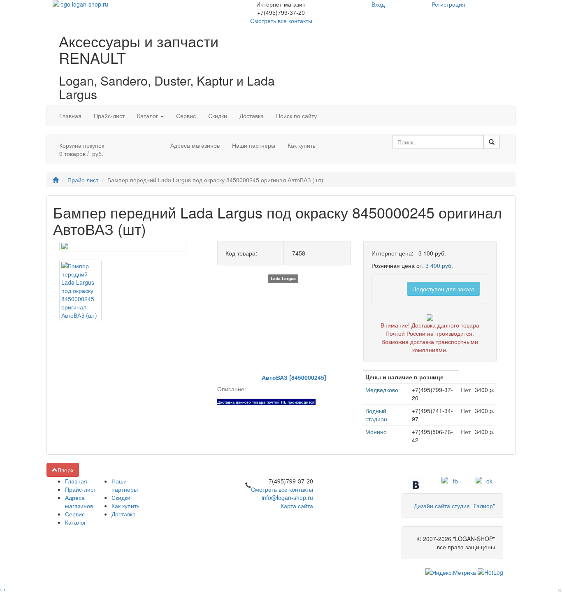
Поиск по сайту (296, 116)
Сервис (186, 116)
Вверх (66, 470)
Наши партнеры (253, 145)
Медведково (381, 390)
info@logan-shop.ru (287, 497)
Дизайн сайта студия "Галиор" (454, 506)
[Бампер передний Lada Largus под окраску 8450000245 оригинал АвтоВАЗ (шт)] (122, 246)
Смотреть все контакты (282, 489)
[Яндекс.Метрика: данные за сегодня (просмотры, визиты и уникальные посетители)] (450, 572)
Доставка (251, 116)
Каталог (153, 115)
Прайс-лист (109, 116)
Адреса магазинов (195, 145)
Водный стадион (376, 415)
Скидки (217, 116)
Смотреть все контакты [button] (281, 20)
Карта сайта (297, 506)
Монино (376, 431)
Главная (70, 116)
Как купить (302, 145)
